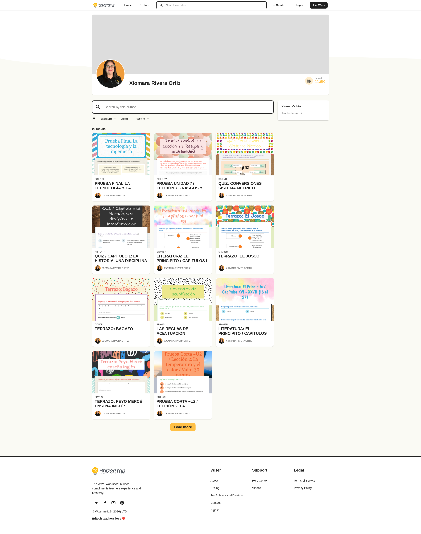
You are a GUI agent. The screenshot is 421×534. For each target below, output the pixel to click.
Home (128, 5)
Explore (144, 5)
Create (278, 5)
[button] (121, 154)
